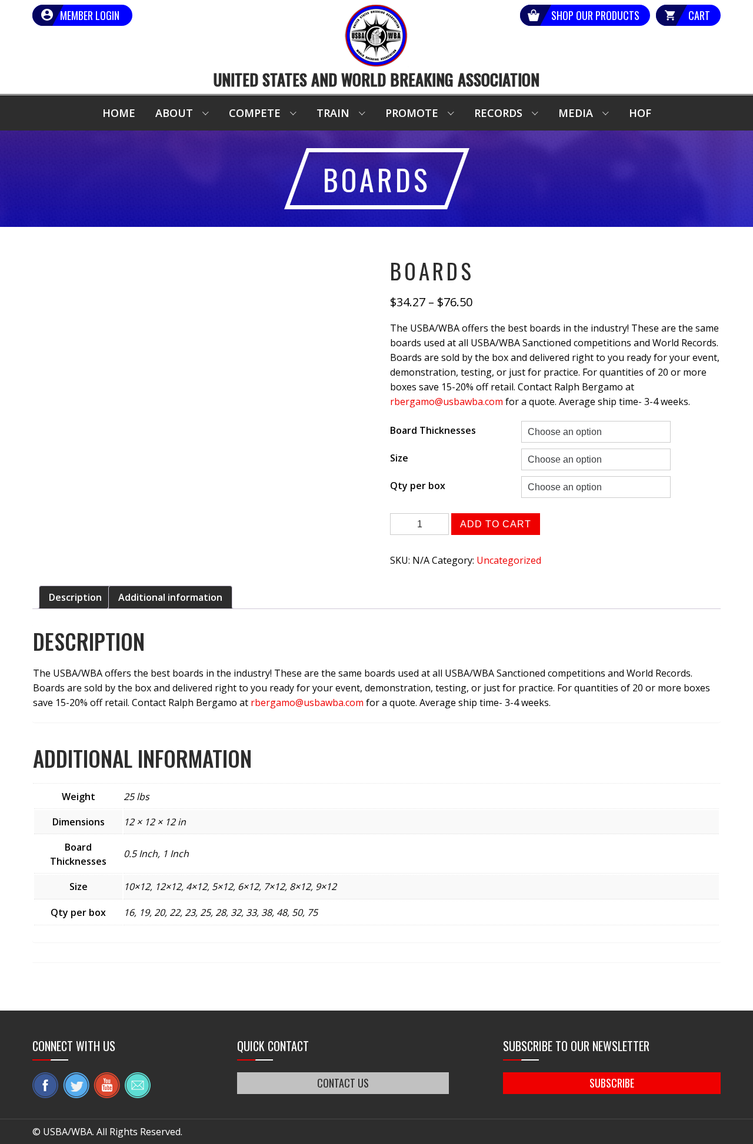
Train (332, 113)
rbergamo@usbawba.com (446, 401)
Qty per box (417, 485)
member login (89, 15)
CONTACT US (343, 1083)
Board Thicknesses (433, 430)
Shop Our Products (595, 15)
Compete (255, 113)
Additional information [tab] (170, 597)
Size (399, 457)
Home (118, 113)
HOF (640, 113)
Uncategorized (509, 560)
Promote (411, 113)
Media (575, 113)
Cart (699, 15)
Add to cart (495, 524)
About (174, 113)
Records (498, 113)
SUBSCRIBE (611, 1083)
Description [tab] (75, 597)
